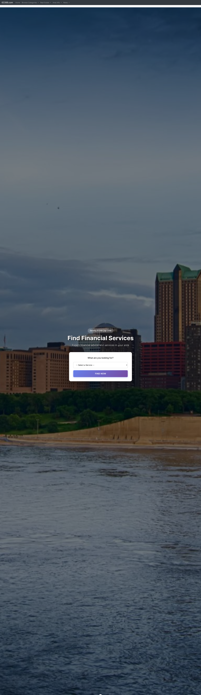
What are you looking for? (100, 358)
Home (17, 2)
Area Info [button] (56, 2)
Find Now (100, 373)
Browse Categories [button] (29, 2)
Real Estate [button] (45, 2)
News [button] (65, 2)
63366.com (7, 2)
